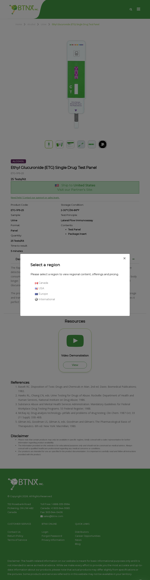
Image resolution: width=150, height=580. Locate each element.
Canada (43, 283)
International (46, 299)
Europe (43, 293)
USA (41, 288)
